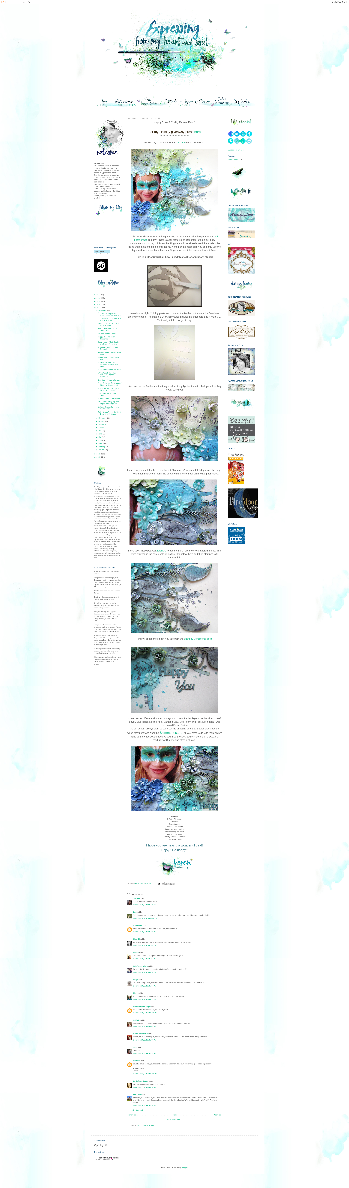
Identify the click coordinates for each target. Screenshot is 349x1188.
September (102, 424)
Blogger (184, 1168)
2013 (99, 308)
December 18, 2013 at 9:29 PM (144, 999)
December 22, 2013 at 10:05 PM (145, 1074)
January (101, 450)
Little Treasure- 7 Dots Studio (109, 399)
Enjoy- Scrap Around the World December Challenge (109, 413)
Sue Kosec (137, 1095)
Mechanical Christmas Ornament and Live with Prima (108, 365)
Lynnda (136, 953)
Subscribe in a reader (236, 150)
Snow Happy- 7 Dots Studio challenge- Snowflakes (108, 343)
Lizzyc (135, 980)
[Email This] (163, 883)
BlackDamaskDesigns (142, 1007)
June (100, 434)
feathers (161, 550)
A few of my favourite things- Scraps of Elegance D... (108, 389)
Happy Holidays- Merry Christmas (106, 338)
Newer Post (132, 1115)
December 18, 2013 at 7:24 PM (144, 959)
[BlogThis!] (165, 883)
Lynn (135, 912)
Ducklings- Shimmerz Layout (108, 380)
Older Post (217, 1115)
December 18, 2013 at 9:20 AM (144, 905)
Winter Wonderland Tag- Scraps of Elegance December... (107, 375)
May (100, 437)
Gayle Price (137, 925)
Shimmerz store (171, 732)
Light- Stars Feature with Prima (109, 370)
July (100, 431)
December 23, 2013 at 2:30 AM (144, 1087)
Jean (135, 1047)
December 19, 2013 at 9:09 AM (144, 1026)
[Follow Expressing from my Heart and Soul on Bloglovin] (102, 253)
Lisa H (135, 993)
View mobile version (174, 1119)
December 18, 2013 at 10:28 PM (145, 1013)
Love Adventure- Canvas (107, 334)
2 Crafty (180, 142)
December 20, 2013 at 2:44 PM (144, 1054)
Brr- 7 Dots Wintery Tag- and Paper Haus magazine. (108, 403)
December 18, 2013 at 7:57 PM (144, 986)
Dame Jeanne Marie (141, 1034)
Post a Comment (136, 1110)
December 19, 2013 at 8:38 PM (144, 1040)
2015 (99, 301)
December (102, 310)
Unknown (136, 1061)
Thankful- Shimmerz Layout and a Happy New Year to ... (109, 314)
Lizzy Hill (136, 939)
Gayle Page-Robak (140, 1081)
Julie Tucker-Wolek (140, 966)
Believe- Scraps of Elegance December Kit (108, 408)
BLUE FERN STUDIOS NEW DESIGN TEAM (108, 324)
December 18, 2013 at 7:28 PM (144, 972)
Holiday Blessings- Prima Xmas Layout (107, 329)
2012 (99, 454)
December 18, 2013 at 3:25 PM (144, 932)
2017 (99, 295)
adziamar (136, 899)
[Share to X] (168, 883)
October (101, 421)
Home (175, 1115)
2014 (99, 304)
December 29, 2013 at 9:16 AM (144, 1105)
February (102, 447)
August (101, 427)
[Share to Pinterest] (173, 883)
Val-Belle (136, 1020)
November (102, 418)
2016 (99, 298)
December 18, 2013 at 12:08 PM (145, 918)
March (100, 443)
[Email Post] (158, 883)
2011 (99, 457)
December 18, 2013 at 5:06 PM (144, 945)
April (100, 440)
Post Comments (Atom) (145, 1125)
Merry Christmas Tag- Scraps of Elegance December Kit (109, 384)
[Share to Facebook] (171, 883)
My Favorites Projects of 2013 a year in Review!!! (109, 319)
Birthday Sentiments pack (198, 638)
